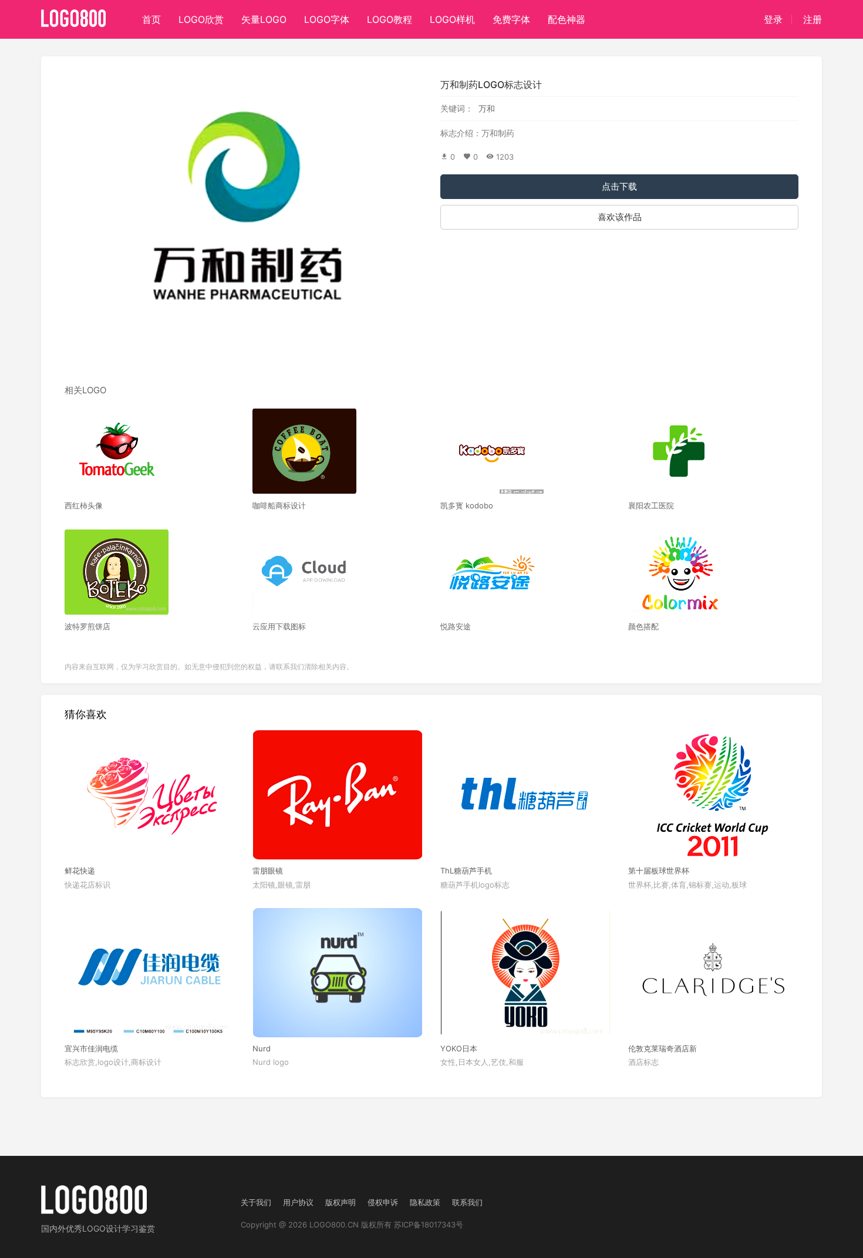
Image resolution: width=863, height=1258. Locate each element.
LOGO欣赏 (201, 19)
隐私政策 (425, 1202)
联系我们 (467, 1202)
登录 (773, 19)
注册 (812, 19)
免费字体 (511, 19)
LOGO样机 (452, 19)
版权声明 (340, 1202)
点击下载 (619, 186)
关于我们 (256, 1202)
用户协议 (298, 1202)
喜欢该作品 (620, 216)
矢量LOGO (263, 19)
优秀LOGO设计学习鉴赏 (110, 1228)
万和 (486, 108)
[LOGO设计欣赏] (74, 14)
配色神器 (566, 19)
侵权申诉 (383, 1202)
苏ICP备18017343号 (428, 1224)
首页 (151, 19)
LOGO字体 (326, 19)
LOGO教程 (389, 19)
